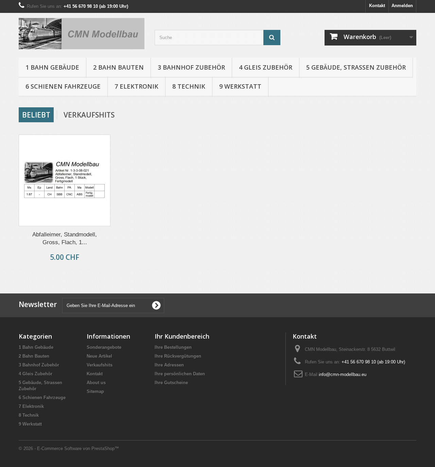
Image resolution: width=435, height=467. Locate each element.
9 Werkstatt (240, 86)
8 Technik (188, 86)
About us (96, 382)
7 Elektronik (136, 86)
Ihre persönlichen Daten (180, 373)
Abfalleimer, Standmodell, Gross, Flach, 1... (64, 238)
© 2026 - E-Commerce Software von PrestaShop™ (69, 448)
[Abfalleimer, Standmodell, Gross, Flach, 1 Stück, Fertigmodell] (64, 180)
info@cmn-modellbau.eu (342, 374)
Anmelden (402, 5)
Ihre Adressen (169, 364)
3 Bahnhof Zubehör (191, 67)
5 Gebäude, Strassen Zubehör (356, 67)
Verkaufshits (89, 114)
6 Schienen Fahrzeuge (63, 86)
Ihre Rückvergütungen (178, 356)
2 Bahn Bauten (118, 67)
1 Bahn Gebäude (52, 67)
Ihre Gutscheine (171, 382)
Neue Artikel (99, 356)
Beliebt (36, 115)
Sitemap (95, 391)
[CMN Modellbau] (81, 33)
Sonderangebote (104, 347)
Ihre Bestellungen (173, 347)
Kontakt (377, 5)
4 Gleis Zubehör (265, 67)
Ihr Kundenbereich (182, 336)
